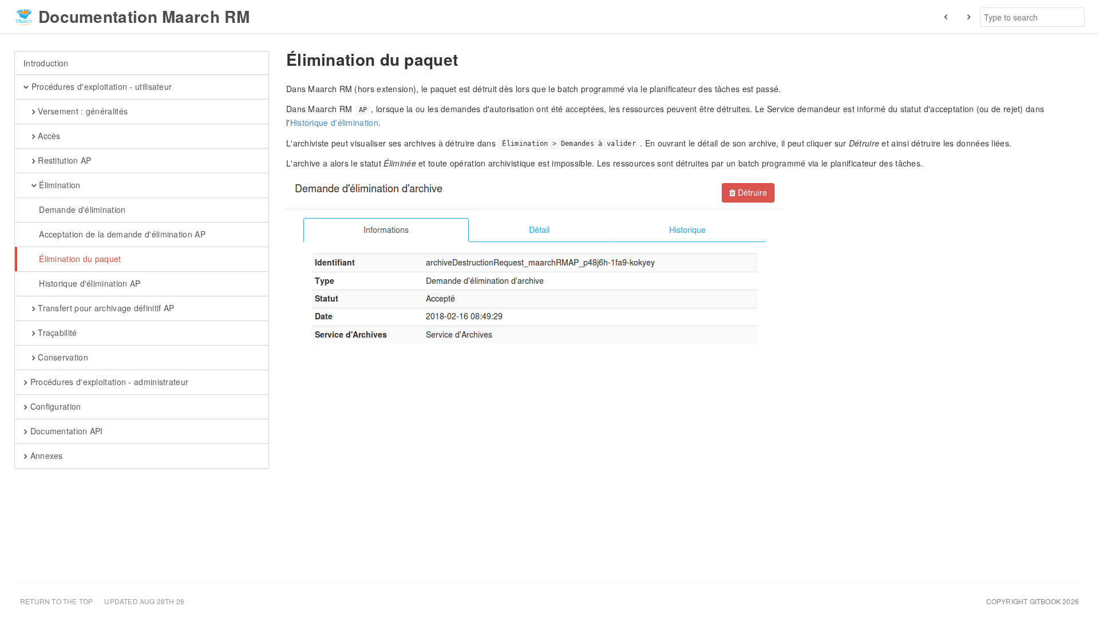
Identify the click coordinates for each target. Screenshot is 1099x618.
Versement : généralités (81, 111)
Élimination (59, 185)
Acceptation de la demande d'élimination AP (121, 234)
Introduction (46, 63)
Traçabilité (56, 332)
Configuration (54, 406)
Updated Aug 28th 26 (144, 601)
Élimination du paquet (79, 258)
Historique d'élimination (334, 122)
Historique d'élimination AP (88, 283)
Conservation (61, 357)
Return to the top (56, 601)
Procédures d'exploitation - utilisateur (100, 86)
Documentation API (64, 431)
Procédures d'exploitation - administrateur (107, 381)
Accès (48, 135)
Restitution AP (63, 160)
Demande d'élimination (81, 209)
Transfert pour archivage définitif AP (104, 308)
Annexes (44, 455)
